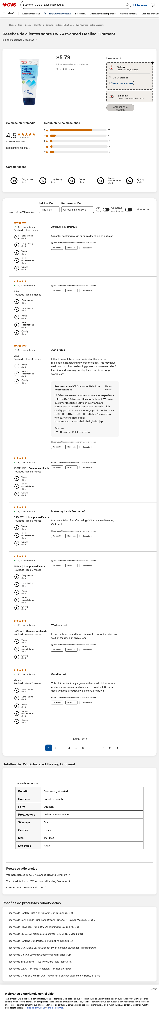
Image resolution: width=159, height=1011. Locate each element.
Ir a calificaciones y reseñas (18, 39)
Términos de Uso (55, 1008)
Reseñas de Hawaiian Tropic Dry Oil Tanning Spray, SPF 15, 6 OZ (43, 926)
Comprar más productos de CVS (25, 887)
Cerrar (153, 989)
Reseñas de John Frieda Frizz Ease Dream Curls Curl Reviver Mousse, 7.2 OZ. (51, 919)
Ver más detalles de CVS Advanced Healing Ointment (36, 881)
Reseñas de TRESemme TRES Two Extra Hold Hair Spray (39, 961)
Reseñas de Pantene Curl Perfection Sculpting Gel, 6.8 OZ (40, 940)
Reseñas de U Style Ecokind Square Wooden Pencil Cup (39, 954)
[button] (106, 209)
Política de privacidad (34, 1008)
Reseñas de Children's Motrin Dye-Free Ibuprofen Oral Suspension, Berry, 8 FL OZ (53, 975)
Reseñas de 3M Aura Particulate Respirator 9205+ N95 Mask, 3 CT (45, 933)
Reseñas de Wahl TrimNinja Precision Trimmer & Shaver (39, 968)
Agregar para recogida (120, 108)
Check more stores (122, 83)
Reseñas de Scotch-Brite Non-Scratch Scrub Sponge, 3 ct (40, 912)
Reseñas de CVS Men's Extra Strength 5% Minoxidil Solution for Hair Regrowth (51, 947)
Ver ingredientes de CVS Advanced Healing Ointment (36, 874)
